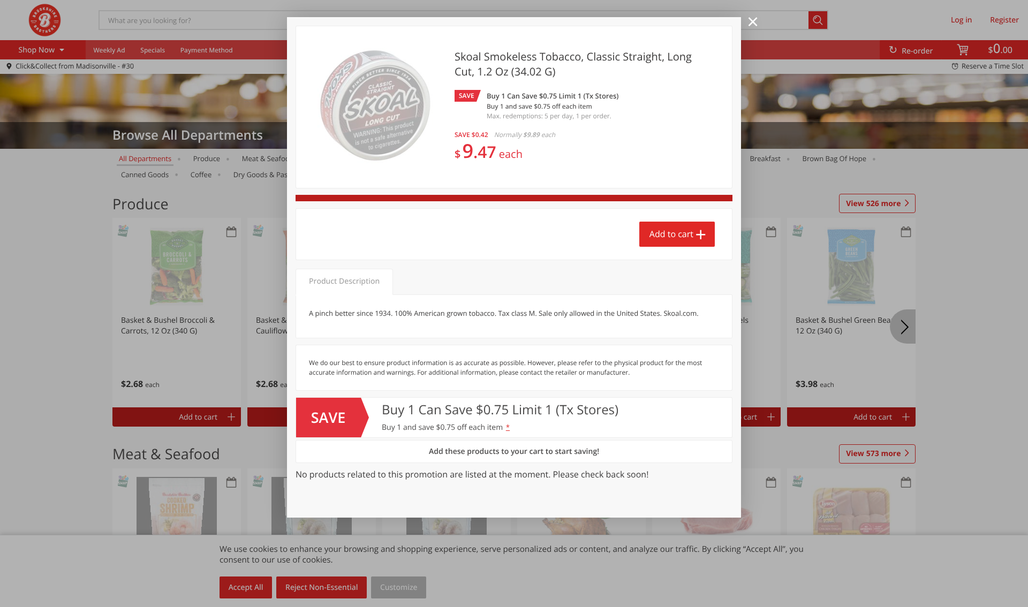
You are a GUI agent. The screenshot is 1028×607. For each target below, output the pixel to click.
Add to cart (671, 234)
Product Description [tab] (344, 281)
